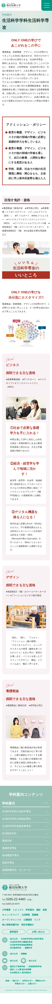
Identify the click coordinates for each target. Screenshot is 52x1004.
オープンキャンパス (11, 920)
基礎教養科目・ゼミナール (16, 870)
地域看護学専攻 (10, 855)
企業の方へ (32, 984)
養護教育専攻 (9, 848)
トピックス (18, 910)
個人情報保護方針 (10, 924)
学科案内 (8, 803)
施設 (38, 910)
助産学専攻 (8, 862)
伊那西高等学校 (35, 966)
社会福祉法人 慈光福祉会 (20, 972)
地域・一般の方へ (12, 981)
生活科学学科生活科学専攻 (16, 811)
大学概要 (6, 910)
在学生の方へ (27, 981)
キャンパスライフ (10, 915)
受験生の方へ (41, 981)
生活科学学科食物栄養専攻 (16, 826)
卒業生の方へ (20, 984)
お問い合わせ (38, 932)
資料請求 (14, 932)
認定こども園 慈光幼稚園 (20, 969)
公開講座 (27, 920)
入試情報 (25, 915)
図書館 (35, 915)
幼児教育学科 (9, 833)
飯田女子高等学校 (17, 966)
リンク (37, 920)
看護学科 (7, 840)
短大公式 (14, 939)
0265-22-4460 (15, 899)
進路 (45, 910)
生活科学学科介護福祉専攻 (16, 819)
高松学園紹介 (27, 924)
